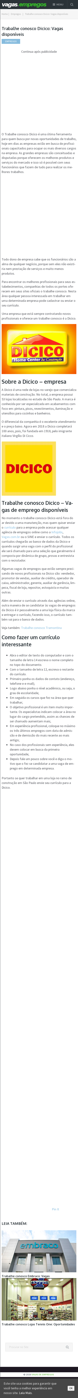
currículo (10, 527)
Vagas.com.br (11, 537)
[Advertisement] (39, 93)
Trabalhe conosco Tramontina (41, 628)
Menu (59, 4)
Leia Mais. (25, 1393)
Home (5, 14)
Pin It (55, 1209)
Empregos (16, 14)
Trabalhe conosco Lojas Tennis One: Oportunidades (38, 1324)
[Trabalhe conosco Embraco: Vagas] (39, 1251)
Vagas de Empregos (43, 1374)
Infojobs (57, 532)
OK (71, 1388)
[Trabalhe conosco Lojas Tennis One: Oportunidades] (39, 1299)
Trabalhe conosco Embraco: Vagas (26, 1276)
